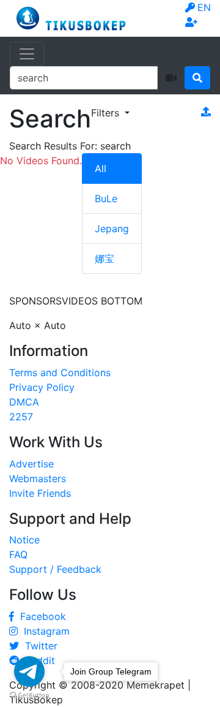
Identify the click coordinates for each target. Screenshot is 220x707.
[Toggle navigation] (27, 54)
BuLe (106, 198)
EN (204, 7)
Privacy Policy (42, 387)
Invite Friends (40, 493)
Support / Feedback (55, 569)
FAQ (18, 554)
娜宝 (104, 258)
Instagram (44, 631)
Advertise (31, 464)
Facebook (40, 616)
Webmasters (37, 478)
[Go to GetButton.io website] (29, 694)
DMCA (24, 402)
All (100, 168)
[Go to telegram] (29, 671)
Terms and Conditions (60, 372)
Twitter (38, 646)
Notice (24, 540)
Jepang (112, 228)
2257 (21, 416)
